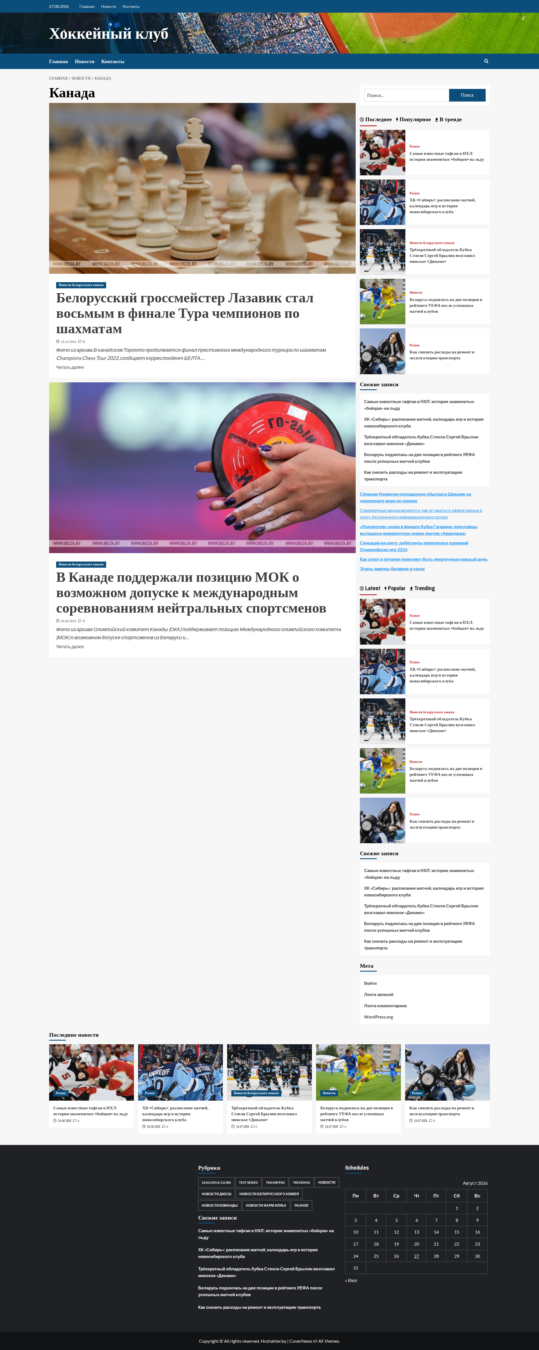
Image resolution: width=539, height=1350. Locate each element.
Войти (370, 983)
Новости (108, 6)
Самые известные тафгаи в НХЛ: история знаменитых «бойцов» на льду (447, 156)
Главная (87, 6)
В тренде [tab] (450, 119)
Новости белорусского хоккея (81, 285)
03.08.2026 (153, 1126)
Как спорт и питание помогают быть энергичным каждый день (424, 559)
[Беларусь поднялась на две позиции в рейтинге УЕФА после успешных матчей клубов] (382, 300)
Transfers (275, 1182)
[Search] (486, 61)
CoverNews (300, 1341)
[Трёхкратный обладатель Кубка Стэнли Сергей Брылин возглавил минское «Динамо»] (382, 251)
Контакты (131, 6)
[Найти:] (406, 95)
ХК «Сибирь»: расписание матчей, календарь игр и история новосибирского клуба (443, 206)
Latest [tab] (372, 588)
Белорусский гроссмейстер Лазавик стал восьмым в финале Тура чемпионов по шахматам (185, 313)
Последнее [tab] (378, 119)
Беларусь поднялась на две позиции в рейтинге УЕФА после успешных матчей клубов (446, 305)
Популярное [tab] (414, 119)
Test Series (248, 1182)
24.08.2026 (64, 1121)
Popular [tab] (396, 588)
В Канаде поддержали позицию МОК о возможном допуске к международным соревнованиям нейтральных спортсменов (191, 592)
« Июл (351, 1280)
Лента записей (378, 994)
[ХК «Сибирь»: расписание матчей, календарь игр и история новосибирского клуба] (382, 201)
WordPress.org (378, 1016)
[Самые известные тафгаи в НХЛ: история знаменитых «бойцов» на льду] (382, 152)
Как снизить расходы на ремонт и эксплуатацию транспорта (442, 355)
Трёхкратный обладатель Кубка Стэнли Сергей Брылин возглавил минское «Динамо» (442, 255)
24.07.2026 (242, 1126)
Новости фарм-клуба (266, 1205)
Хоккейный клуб (108, 32)
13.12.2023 (68, 341)
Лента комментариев (385, 1005)
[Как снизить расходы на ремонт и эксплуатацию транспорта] (382, 350)
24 (355, 1256)
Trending (301, 1182)
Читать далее (70, 367)
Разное (415, 146)
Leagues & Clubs (216, 1182)
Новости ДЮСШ (216, 1194)
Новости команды (220, 1205)
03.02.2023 (68, 621)
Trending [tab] (424, 588)
